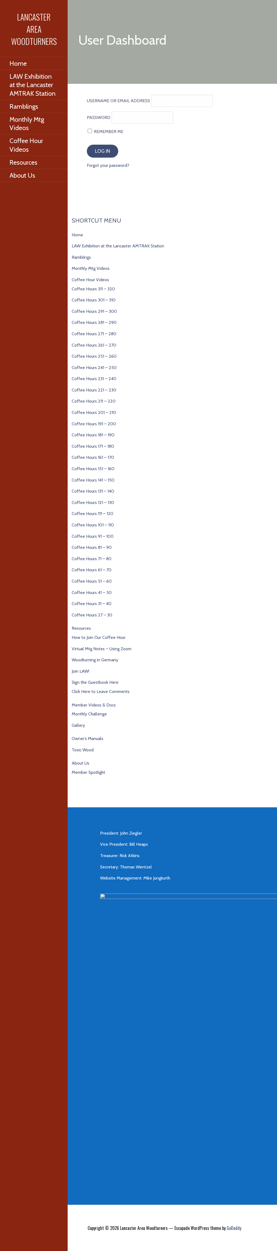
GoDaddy (234, 1228)
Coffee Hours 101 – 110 (93, 524)
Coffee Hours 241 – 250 (94, 367)
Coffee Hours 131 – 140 (93, 491)
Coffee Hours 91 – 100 (93, 536)
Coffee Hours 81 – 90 (92, 547)
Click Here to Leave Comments (101, 691)
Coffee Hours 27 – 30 (92, 615)
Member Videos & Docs (94, 705)
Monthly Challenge (89, 713)
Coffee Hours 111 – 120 (92, 513)
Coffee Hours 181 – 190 (93, 434)
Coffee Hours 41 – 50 (92, 592)
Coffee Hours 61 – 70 (91, 569)
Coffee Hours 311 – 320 (93, 288)
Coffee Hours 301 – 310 (94, 300)
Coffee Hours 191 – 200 (94, 423)
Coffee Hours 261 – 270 (94, 345)
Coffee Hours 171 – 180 (93, 446)
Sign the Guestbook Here (95, 682)
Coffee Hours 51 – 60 (92, 581)
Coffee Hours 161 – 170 (93, 457)
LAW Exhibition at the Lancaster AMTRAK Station (32, 84)
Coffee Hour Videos (26, 145)
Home (18, 63)
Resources (23, 162)
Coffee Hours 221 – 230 (94, 390)
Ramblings (23, 106)
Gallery (78, 725)
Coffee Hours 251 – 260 (94, 356)
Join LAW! (80, 671)
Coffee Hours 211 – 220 (94, 401)
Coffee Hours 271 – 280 (94, 333)
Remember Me (108, 131)
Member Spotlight (88, 772)
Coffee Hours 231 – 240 (94, 378)
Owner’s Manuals (87, 738)
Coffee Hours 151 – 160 (93, 468)
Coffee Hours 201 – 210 (94, 412)
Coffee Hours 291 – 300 (94, 311)
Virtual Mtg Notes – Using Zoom (101, 648)
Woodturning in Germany (95, 659)
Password (98, 117)
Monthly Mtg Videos (26, 123)
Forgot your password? (108, 165)
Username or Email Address (118, 100)
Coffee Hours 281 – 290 (94, 322)
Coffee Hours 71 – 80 (91, 558)
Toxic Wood (83, 749)
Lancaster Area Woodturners (34, 29)
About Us (22, 175)
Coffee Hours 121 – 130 (93, 502)
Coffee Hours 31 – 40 (91, 603)
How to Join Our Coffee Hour (99, 637)
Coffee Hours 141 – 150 (93, 480)
